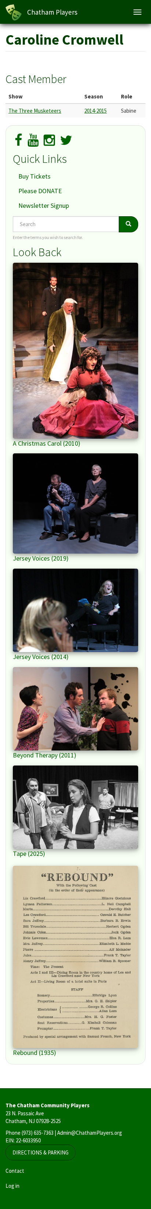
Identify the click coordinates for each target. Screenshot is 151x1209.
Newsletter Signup (43, 205)
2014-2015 (95, 110)
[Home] (13, 12)
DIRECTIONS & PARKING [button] (40, 1152)
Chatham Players (52, 12)
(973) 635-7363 (38, 1132)
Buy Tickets (34, 176)
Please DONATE (40, 191)
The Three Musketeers (34, 110)
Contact (14, 1170)
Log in (12, 1185)
